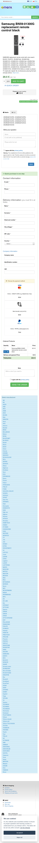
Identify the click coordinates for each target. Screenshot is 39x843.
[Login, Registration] (28, 7)
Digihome (5, 468)
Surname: (7, 213)
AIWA (4, 411)
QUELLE (5, 643)
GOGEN (5, 493)
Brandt (4, 442)
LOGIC (5, 558)
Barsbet (5, 428)
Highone (5, 514)
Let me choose (25, 828)
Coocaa (5, 451)
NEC (4, 588)
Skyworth (5, 679)
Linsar (4, 554)
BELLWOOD (6, 432)
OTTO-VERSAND (7, 618)
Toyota (5, 732)
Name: (6, 206)
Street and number (10, 220)
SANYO (5, 656)
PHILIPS (5, 626)
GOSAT (5, 497)
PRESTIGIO (6, 635)
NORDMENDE (7, 594)
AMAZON (5, 419)
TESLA (5, 717)
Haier (4, 504)
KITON (5, 546)
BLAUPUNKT (6, 438)
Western (5, 763)
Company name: (9, 255)
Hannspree (6, 506)
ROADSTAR (6, 647)
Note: (19, 368)
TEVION (5, 725)
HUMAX (5, 525)
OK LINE (5, 601)
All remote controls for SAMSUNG (28, 101)
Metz (4, 577)
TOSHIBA (5, 730)
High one (5, 512)
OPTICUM (6, 607)
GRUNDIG (6, 501)
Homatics (5, 520)
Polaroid (5, 630)
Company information (10, 251)
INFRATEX (6, 535)
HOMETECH (6, 523)
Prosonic (5, 639)
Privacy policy (8, 789)
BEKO (4, 430)
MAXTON (5, 573)
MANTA (5, 567)
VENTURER (6, 751)
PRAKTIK (5, 632)
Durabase (5, 470)
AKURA (5, 415)
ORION (5, 613)
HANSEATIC (6, 508)
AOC (4, 423)
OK (4, 599)
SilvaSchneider (7, 672)
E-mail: (6, 182)
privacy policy (18, 150)
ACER (4, 404)
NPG (4, 596)
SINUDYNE (6, 675)
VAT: (5, 269)
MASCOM (5, 569)
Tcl (3, 700)
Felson (5, 482)
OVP (4, 620)
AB (4, 402)
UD (4, 738)
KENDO (5, 544)
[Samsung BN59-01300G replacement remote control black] (19, 45)
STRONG (5, 689)
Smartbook (6, 681)
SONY (4, 687)
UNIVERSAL (6, 746)
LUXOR (5, 563)
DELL (4, 459)
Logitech (5, 561)
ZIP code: (7, 234)
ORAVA (5, 611)
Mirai (4, 580)
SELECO (5, 660)
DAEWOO (5, 455)
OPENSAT (6, 605)
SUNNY (5, 692)
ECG (4, 474)
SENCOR (5, 662)
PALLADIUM (6, 622)
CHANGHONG (7, 529)
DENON (5, 461)
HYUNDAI (5, 527)
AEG (4, 408)
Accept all (20, 832)
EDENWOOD (6, 476)
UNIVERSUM (6, 749)
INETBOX (5, 533)
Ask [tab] (14, 112)
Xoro (4, 768)
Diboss (5, 465)
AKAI (4, 413)
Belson (5, 434)
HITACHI (5, 518)
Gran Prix (5, 499)
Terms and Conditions (11, 791)
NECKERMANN (7, 590)
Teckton (5, 702)
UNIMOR (5, 744)
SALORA (5, 651)
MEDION (5, 575)
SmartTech (6, 683)
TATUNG (5, 698)
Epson (4, 478)
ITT (4, 537)
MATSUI (5, 571)
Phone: (6, 189)
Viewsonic (5, 755)
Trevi (4, 734)
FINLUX (5, 487)
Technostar (6, 711)
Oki (4, 603)
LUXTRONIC (6, 565)
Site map (7, 804)
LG (3, 550)
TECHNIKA (6, 706)
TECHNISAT (6, 708)
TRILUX (5, 736)
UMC (4, 742)
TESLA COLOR (7, 719)
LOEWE (5, 556)
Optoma (5, 609)
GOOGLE (5, 495)
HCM (4, 510)
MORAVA (5, 584)
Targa (4, 696)
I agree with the (14, 150)
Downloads (8, 802)
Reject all (19, 837)
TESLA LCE (6, 721)
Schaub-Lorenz (7, 666)
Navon (4, 586)
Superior (5, 694)
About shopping (9, 806)
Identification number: (10, 262)
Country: (7, 241)
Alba (4, 417)
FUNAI (5, 489)
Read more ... (16, 73)
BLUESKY (6, 440)
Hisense (5, 516)
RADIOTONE (6, 645)
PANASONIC (6, 624)
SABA (4, 649)
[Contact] (24, 7)
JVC (4, 542)
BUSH (4, 446)
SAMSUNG (6, 654)
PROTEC (5, 641)
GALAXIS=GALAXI (8, 491)
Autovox (5, 425)
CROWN (5, 453)
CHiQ (4, 531)
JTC (4, 539)
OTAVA (5, 615)
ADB (4, 406)
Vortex (4, 759)
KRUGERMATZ (7, 548)
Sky (4, 677)
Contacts (7, 788)
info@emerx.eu (8, 1)
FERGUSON (6, 485)
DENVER (5, 463)
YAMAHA (5, 770)
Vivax (4, 757)
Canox (4, 449)
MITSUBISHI (6, 582)
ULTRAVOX (6, 740)
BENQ (4, 436)
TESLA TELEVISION (9, 723)
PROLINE (5, 637)
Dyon (4, 472)
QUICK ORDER (12, 85)
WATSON (5, 761)
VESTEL (5, 753)
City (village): (8, 227)
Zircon (4, 772)
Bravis (4, 444)
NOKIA (5, 592)
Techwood (5, 713)
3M (4, 400)
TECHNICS (6, 704)
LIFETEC (5, 552)
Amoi (4, 421)
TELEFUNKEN (7, 715)
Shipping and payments (11, 793)
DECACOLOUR (7, 457)
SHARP (5, 664)
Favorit (5, 480)
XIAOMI (5, 766)
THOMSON (6, 727)
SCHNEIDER (6, 668)
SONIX (5, 685)
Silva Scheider (7, 670)
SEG (4, 658)
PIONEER (5, 628)
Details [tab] (6, 112)
